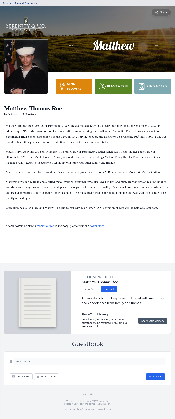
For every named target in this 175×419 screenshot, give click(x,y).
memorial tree (45, 226)
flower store (97, 226)
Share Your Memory (152, 320)
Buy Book (109, 289)
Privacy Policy (77, 403)
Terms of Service (97, 403)
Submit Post (155, 376)
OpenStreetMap (91, 409)
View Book (90, 289)
